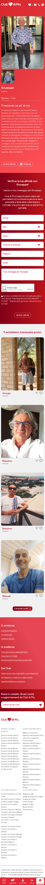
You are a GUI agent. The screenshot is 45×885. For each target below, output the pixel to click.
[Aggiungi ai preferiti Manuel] (41, 596)
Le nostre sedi (6, 635)
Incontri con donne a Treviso (11, 837)
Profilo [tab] (13, 98)
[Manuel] (22, 566)
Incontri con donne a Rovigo (11, 834)
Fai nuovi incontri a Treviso (11, 799)
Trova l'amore (28, 810)
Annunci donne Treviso (9, 738)
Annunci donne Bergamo (10, 764)
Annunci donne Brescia (9, 761)
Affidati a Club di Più (30, 733)
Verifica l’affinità (9, 164)
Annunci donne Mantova (10, 759)
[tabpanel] (22, 129)
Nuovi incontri (28, 807)
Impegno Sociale (7, 639)
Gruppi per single (29, 799)
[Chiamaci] (39, 4)
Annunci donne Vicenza (10, 751)
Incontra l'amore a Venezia (11, 810)
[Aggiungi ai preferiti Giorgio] (41, 393)
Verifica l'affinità (22, 315)
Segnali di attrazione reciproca (13, 681)
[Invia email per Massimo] (36, 460)
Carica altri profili (21, 609)
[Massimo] (22, 431)
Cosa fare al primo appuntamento (14, 652)
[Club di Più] (11, 4)
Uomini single (28, 802)
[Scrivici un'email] (35, 4)
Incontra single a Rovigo (10, 802)
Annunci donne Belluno (9, 754)
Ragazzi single (28, 804)
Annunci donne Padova (9, 741)
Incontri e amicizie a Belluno (11, 812)
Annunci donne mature (9, 735)
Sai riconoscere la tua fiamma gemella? (16, 660)
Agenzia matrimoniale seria (33, 735)
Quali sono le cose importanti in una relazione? (19, 673)
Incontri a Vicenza (7, 817)
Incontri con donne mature (11, 826)
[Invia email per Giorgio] (36, 393)
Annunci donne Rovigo (9, 756)
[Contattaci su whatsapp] (43, 4)
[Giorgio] (22, 363)
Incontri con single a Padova (11, 815)
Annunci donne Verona (9, 748)
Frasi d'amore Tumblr (9, 656)
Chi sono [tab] (5, 98)
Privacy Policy (29, 875)
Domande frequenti (9, 631)
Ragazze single (28, 794)
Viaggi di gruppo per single (33, 797)
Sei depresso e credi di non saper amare (16, 677)
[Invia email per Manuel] (36, 596)
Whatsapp (27, 164)
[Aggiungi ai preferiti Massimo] (41, 461)
